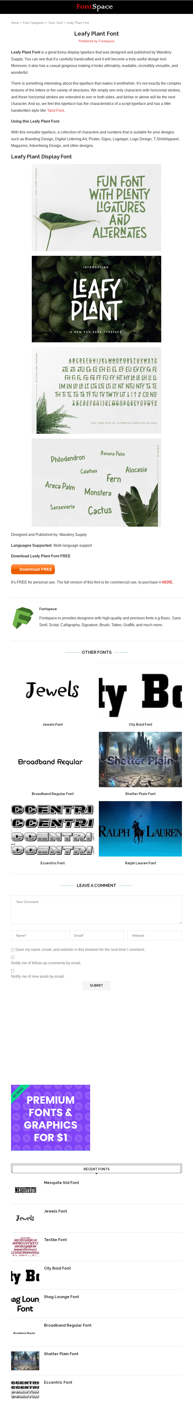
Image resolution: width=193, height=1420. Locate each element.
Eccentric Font (52, 863)
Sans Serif (55, 23)
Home (15, 23)
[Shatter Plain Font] (140, 759)
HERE (167, 582)
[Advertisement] (96, 1038)
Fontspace (106, 41)
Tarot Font (55, 110)
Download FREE (36, 569)
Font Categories (33, 23)
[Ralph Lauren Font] (140, 829)
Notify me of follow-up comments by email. (46, 963)
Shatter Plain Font (140, 794)
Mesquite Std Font (61, 1182)
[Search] (179, 7)
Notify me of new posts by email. (38, 976)
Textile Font (55, 1240)
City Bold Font (140, 724)
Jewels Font (53, 724)
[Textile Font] (25, 1246)
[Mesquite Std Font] (25, 1189)
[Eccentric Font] (52, 829)
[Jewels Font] (52, 690)
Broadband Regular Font (53, 794)
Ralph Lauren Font (140, 863)
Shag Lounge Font (61, 1297)
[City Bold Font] (140, 690)
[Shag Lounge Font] (25, 1303)
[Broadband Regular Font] (52, 759)
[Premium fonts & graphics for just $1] (50, 1088)
